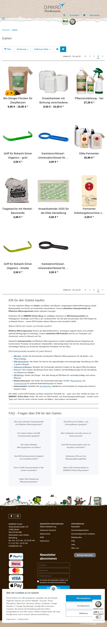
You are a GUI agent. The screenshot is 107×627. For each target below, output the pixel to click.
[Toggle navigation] (3, 18)
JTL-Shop (93, 624)
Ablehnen (83, 613)
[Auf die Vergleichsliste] (94, 69)
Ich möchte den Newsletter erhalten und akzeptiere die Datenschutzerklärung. (54, 581)
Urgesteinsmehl (20, 383)
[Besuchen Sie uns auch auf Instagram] (17, 516)
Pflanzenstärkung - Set (89, 98)
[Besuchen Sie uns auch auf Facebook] (11, 516)
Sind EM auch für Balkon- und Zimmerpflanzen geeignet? (76, 423)
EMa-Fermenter (89, 153)
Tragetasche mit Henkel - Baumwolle (18, 210)
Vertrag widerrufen (85, 555)
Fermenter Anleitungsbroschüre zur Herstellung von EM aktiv (89, 211)
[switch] (98, 617)
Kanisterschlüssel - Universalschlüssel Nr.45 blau (53, 156)
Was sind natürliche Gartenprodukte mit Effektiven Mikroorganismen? (29, 423)
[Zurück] (85, 56)
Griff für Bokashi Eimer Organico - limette (18, 266)
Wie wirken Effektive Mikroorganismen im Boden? (29, 446)
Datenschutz (45, 534)
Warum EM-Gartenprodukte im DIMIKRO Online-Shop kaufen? (76, 469)
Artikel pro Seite (41, 49)
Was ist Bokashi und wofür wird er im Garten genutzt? (76, 434)
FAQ (73, 541)
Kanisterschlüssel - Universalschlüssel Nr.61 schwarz (53, 266)
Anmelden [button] (74, 15)
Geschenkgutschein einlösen (83, 534)
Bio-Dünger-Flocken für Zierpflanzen (17, 100)
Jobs (73, 544)
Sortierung (21, 49)
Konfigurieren (83, 606)
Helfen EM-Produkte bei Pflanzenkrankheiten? (29, 480)
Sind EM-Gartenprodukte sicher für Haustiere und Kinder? (75, 446)
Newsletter (75, 527)
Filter (8, 49)
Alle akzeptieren (83, 598)
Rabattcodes (76, 537)
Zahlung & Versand (48, 530)
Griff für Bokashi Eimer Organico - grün (18, 155)
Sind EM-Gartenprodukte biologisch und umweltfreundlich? (29, 457)
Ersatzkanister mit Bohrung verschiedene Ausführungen (53, 101)
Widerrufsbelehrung (48, 527)
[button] (64, 15)
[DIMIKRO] (52, 7)
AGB (42, 537)
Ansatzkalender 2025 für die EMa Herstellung (53, 210)
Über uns (75, 548)
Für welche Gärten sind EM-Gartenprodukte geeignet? (29, 434)
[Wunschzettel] (84, 15)
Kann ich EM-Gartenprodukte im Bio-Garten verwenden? (29, 469)
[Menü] (102, 601)
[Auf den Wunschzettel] (100, 69)
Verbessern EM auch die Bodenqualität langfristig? (76, 457)
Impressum (44, 541)
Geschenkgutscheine (80, 530)
